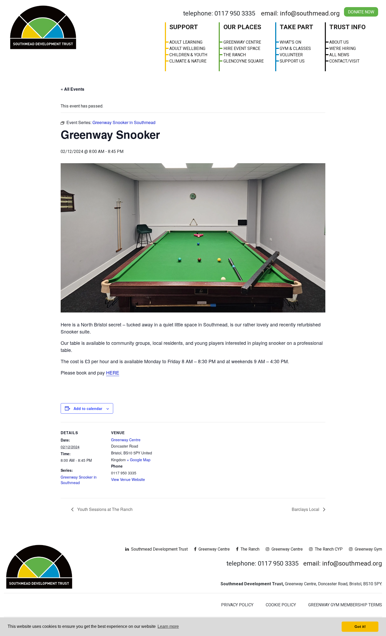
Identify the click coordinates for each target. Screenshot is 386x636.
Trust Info (347, 27)
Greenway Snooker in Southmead (79, 479)
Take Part (296, 27)
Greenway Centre (242, 42)
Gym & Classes (295, 48)
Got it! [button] (360, 626)
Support (183, 27)
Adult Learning (185, 42)
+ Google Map (138, 459)
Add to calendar (88, 408)
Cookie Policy (281, 604)
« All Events (72, 89)
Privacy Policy (237, 604)
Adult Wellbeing (187, 48)
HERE (112, 372)
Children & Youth (188, 54)
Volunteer (291, 54)
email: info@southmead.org (300, 13)
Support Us (292, 61)
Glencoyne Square (243, 61)
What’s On (290, 42)
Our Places (242, 27)
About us (339, 42)
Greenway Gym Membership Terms (345, 604)
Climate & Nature (187, 61)
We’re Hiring (342, 48)
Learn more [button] (168, 626)
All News (339, 54)
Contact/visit (344, 61)
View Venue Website (128, 479)
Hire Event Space (241, 48)
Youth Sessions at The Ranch (104, 509)
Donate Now (361, 11)
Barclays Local (306, 509)
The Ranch (234, 54)
